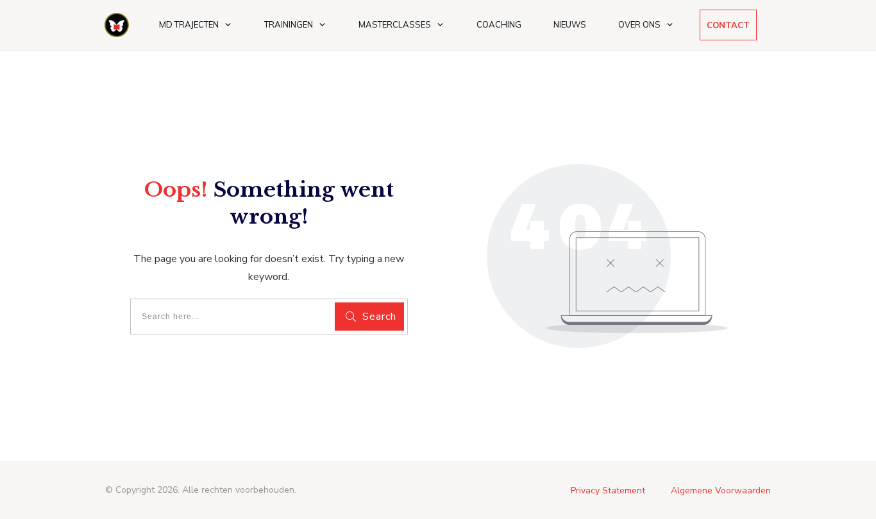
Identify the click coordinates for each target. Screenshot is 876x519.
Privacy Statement (608, 490)
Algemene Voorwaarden (721, 490)
